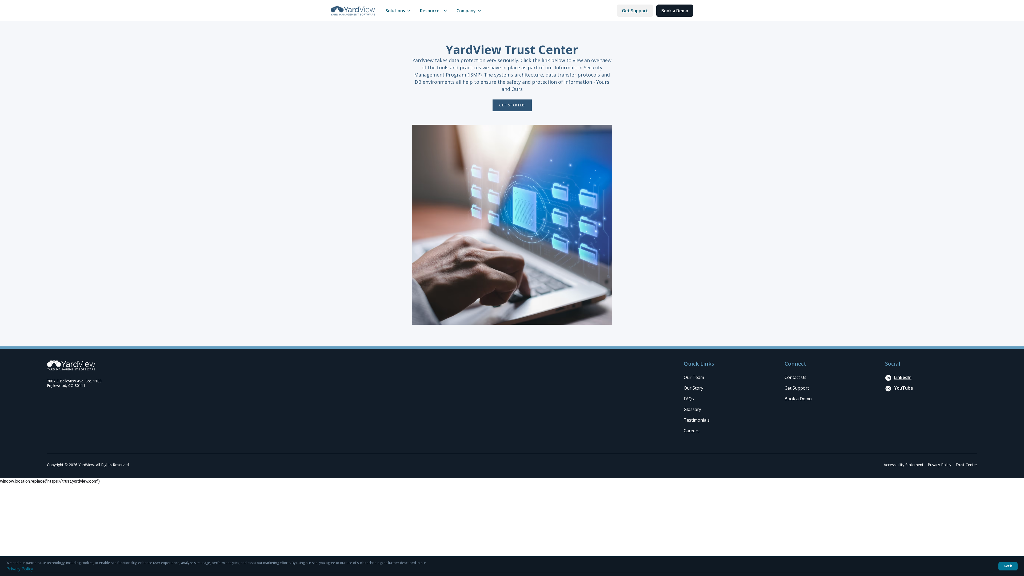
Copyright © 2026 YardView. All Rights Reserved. (88, 464)
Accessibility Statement (903, 464)
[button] (398, 10)
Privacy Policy (939, 464)
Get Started (512, 105)
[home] (353, 10)
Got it (1008, 566)
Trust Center (966, 464)
